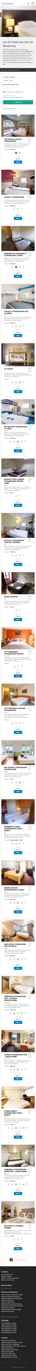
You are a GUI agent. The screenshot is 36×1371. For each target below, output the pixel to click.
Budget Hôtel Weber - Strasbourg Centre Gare (14, 481)
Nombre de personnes (12, 84)
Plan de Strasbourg (11, 1317)
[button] (29, 3)
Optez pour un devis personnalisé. (13, 97)
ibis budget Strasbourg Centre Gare (15, 768)
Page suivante (21, 1260)
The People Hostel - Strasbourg (13, 140)
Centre (12, 607)
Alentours (13, 206)
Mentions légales (6, 1276)
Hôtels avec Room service (9, 1355)
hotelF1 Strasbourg (14, 197)
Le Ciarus (8, 369)
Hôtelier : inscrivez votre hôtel (10, 1278)
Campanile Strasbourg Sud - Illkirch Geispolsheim (15, 998)
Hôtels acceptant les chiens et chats (11, 1342)
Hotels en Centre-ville (7, 1302)
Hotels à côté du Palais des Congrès (12, 1295)
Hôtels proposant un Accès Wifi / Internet (13, 1346)
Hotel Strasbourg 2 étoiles (9, 1325)
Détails (18, 162)
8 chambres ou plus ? (9, 95)
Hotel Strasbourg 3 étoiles (9, 1327)
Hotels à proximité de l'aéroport (10, 1296)
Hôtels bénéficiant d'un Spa (9, 1357)
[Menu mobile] (32, 3)
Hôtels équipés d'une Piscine (9, 1350)
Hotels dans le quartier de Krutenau (11, 1304)
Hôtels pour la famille (7, 1351)
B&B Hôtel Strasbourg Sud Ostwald (15, 945)
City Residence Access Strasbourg (14, 709)
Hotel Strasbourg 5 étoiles (9, 1330)
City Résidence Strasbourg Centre (13, 653)
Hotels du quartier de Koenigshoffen (11, 1298)
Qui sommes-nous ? (7, 1274)
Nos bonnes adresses (7, 1280)
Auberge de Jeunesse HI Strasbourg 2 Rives (15, 254)
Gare (11, 493)
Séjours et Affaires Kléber (13, 1227)
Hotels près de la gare (7, 1307)
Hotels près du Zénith (7, 1311)
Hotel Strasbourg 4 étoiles (9, 1329)
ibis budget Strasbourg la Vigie (15, 428)
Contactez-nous (8, 1288)
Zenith (21, 840)
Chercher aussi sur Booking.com (14, 92)
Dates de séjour (10, 77)
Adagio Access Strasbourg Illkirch (14, 889)
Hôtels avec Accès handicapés (10, 1344)
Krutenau (12, 149)
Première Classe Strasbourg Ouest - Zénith (13, 828)
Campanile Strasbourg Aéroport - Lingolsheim (15, 1170)
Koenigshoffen (14, 840)
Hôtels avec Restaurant (8, 1353)
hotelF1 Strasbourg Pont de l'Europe (14, 541)
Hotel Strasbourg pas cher (9, 1332)
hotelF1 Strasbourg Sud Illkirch (16, 312)
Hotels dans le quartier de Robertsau (12, 1306)
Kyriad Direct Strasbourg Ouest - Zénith (13, 1113)
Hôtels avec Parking (7, 1348)
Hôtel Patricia (11, 597)
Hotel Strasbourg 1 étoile (8, 1323)
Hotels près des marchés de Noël (11, 1309)
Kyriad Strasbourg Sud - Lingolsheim (15, 1055)
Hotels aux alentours (7, 1300)
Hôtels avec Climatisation (8, 1340)
